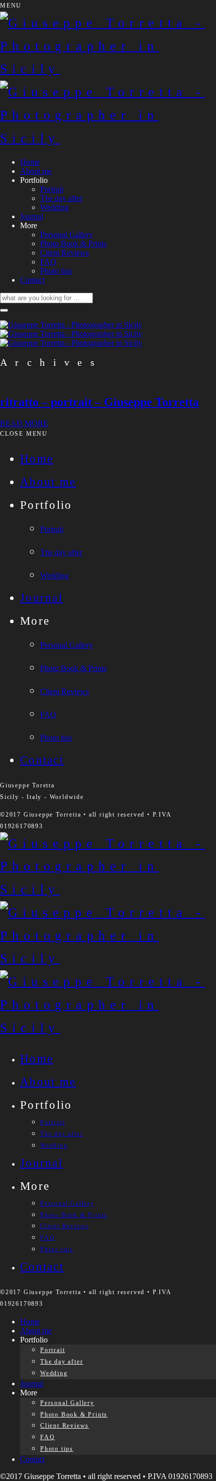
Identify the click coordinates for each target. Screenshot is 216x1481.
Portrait (51, 189)
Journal (31, 216)
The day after (61, 198)
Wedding (54, 207)
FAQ (48, 261)
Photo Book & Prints (73, 243)
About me (36, 171)
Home (30, 162)
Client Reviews (64, 252)
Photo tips (56, 270)
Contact (32, 280)
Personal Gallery (66, 234)
